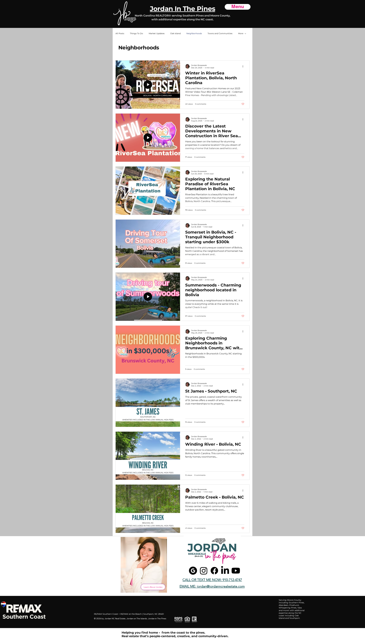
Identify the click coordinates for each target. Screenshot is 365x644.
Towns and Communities (220, 33)
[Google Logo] (193, 571)
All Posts (119, 33)
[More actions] (244, 66)
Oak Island (175, 33)
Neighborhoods (194, 33)
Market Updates (157, 33)
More (240, 33)
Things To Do (136, 33)
